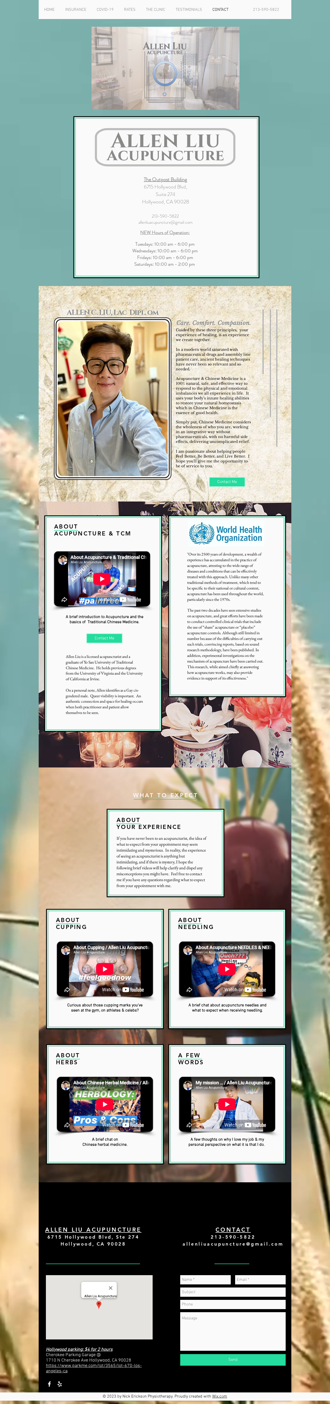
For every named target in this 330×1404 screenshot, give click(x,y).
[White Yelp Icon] (59, 1384)
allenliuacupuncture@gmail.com (165, 222)
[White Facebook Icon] (49, 1384)
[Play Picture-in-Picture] (223, 103)
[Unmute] (107, 103)
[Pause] (98, 103)
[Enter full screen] (232, 103)
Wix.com (219, 1396)
